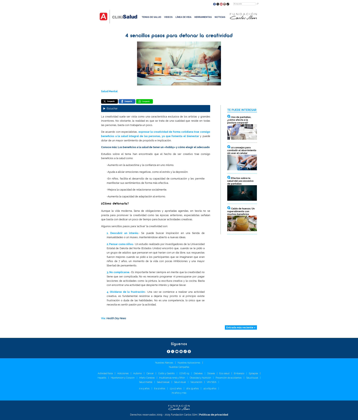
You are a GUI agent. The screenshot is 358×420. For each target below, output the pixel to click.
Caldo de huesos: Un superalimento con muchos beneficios (241, 211)
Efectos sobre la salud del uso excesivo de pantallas (240, 181)
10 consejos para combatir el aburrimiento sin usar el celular (241, 150)
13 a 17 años (176, 388)
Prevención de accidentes (229, 377)
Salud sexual (163, 382)
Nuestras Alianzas (164, 362)
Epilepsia (253, 373)
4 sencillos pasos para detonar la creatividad (179, 35)
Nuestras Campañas (179, 367)
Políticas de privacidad (213, 414)
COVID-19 (184, 373)
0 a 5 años (144, 388)
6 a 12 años (159, 388)
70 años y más (179, 393)
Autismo (137, 373)
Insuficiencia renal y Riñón (172, 377)
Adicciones (123, 373)
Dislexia (211, 373)
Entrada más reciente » (240, 327)
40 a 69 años (209, 388)
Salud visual (180, 382)
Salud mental (145, 382)
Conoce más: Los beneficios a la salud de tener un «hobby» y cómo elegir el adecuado (155, 147)
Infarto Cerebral (147, 377)
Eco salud (224, 373)
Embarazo (239, 373)
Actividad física (105, 373)
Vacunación (196, 382)
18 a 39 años (192, 388)
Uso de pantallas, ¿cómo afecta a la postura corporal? (239, 120)
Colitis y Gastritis (166, 373)
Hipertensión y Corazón (123, 377)
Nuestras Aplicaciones (189, 362)
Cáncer (150, 373)
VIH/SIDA (211, 382)
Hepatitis (102, 377)
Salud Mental (109, 91)
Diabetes (198, 373)
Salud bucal (252, 377)
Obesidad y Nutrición (200, 377)
